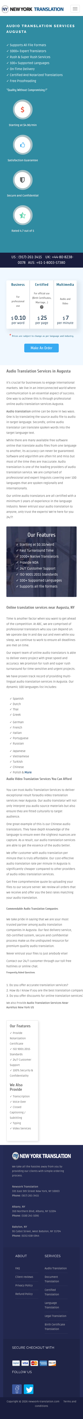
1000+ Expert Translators (28, 51)
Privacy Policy (24, 1285)
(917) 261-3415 (30, 1195)
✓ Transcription (20, 1096)
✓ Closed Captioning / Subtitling (17, 1112)
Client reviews (24, 1277)
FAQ (17, 1268)
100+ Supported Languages (29, 63)
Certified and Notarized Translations (36, 75)
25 (41, 320)
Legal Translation (55, 1316)
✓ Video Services (20, 1128)
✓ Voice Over (18, 1102)
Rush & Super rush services (30, 57)
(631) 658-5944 (30, 1235)
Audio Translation (56, 1268)
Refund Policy (24, 1294)
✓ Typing (15, 1123)
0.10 (18, 320)
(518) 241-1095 (30, 1215)
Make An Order (41, 348)
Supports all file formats (28, 45)
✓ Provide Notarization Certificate (18, 1038)
